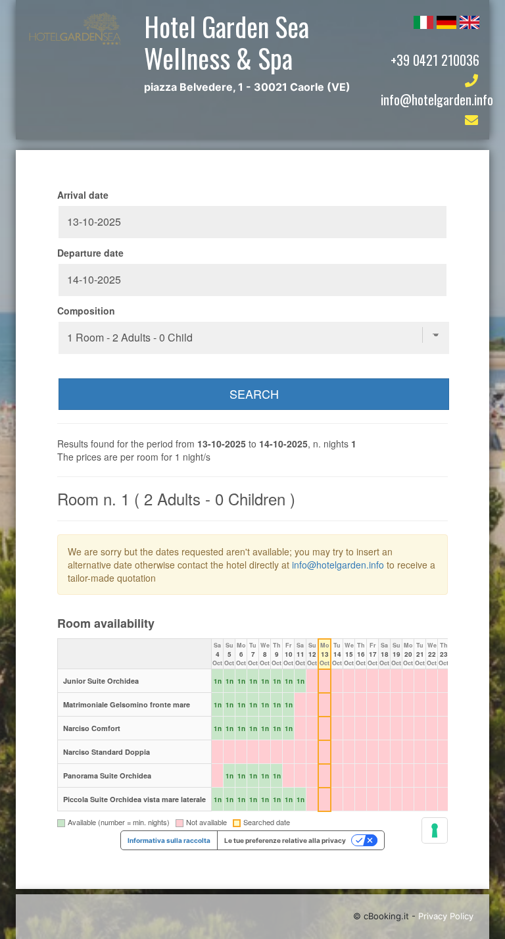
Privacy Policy (445, 916)
